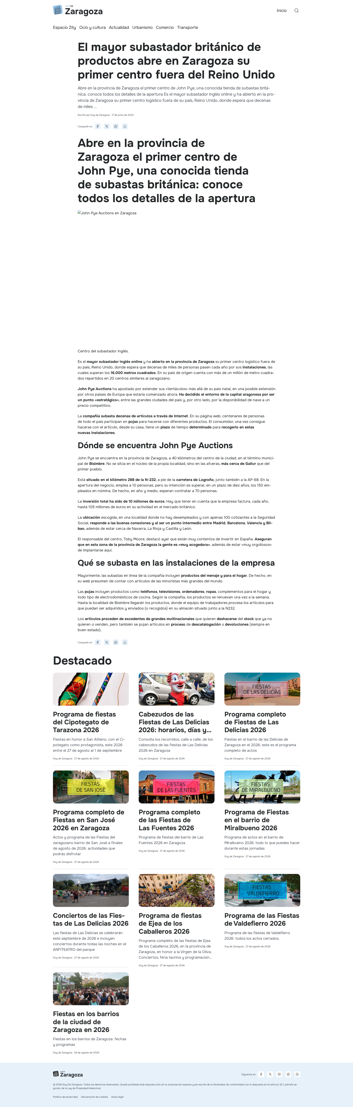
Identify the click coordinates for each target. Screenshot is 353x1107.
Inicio (282, 10)
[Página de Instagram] (279, 1074)
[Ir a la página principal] (77, 10)
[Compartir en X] (107, 126)
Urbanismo (142, 27)
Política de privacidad (65, 1097)
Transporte (187, 27)
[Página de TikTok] (288, 1074)
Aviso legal (117, 1097)
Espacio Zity (64, 27)
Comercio (165, 27)
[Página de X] (270, 1074)
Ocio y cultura (92, 27)
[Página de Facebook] (261, 1074)
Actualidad (119, 27)
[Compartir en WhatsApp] (116, 126)
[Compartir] (125, 126)
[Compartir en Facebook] (98, 126)
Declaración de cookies (94, 1097)
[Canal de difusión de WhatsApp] (297, 1074)
